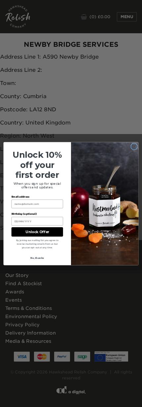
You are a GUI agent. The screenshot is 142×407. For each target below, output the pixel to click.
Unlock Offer (37, 232)
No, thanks (37, 258)
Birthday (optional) (24, 213)
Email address (21, 196)
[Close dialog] (134, 146)
